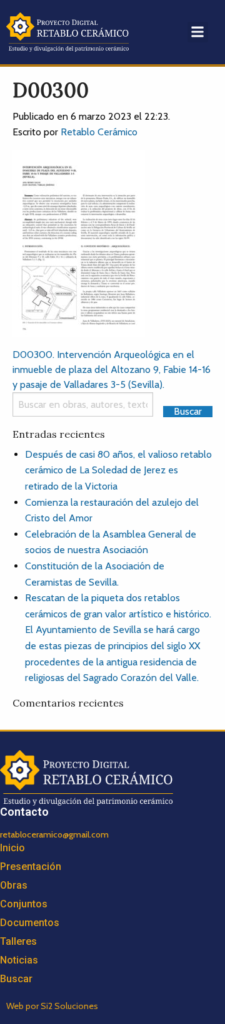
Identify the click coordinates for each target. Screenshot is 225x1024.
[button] (198, 32)
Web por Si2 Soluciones (52, 1006)
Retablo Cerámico (99, 132)
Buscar (16, 979)
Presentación (30, 866)
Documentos (29, 923)
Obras (14, 885)
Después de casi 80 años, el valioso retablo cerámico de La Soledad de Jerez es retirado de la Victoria (118, 470)
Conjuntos (24, 904)
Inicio (12, 848)
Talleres (18, 941)
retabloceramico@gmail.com (54, 834)
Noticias (19, 960)
